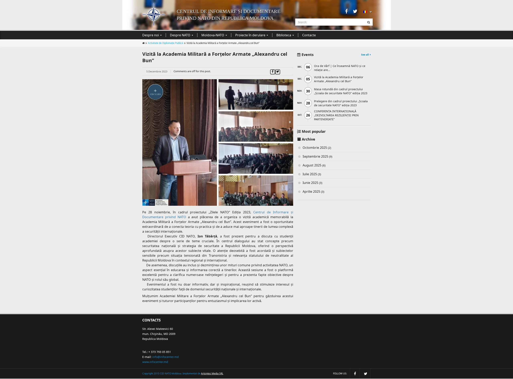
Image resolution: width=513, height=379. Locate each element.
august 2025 (312, 165)
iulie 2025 (310, 174)
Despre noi (151, 35)
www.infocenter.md (155, 362)
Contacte (309, 35)
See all (365, 54)
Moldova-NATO (213, 35)
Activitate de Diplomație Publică (165, 43)
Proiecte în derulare (250, 35)
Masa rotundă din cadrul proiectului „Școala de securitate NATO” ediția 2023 (340, 91)
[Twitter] (277, 71)
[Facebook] (272, 71)
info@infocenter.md (165, 357)
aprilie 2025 (311, 191)
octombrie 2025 (315, 147)
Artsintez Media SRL (212, 373)
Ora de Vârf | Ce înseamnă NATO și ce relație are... (339, 68)
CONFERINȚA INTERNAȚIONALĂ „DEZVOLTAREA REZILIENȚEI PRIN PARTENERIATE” (336, 115)
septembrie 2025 (315, 156)
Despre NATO (180, 35)
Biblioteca (284, 35)
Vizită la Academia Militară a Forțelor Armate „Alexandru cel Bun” (338, 79)
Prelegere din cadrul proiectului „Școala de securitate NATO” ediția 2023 (341, 103)
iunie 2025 (310, 182)
